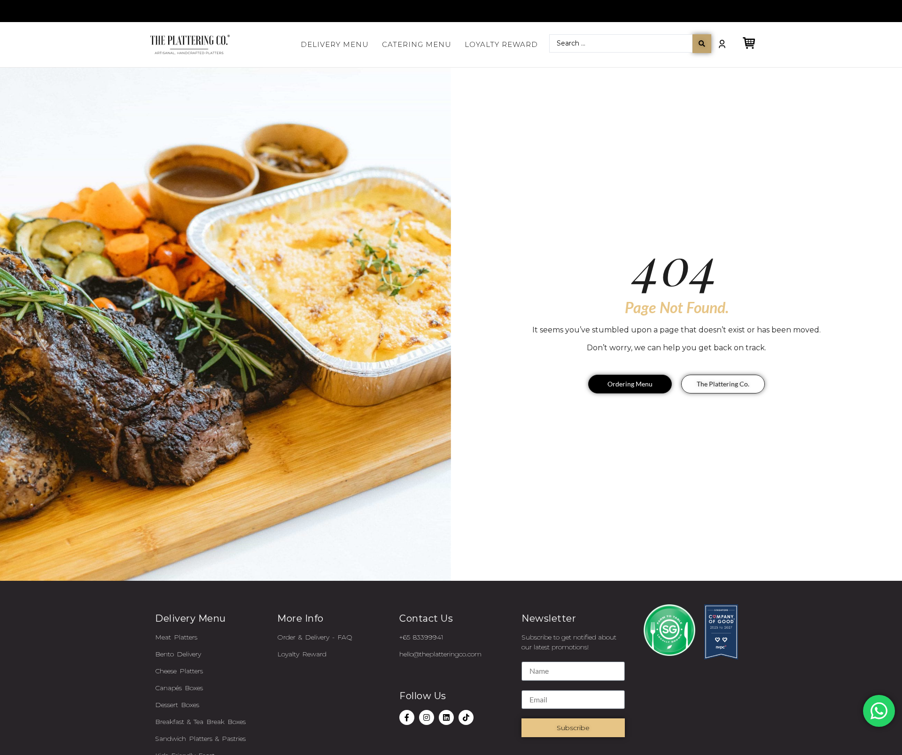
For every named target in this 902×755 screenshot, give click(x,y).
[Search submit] (701, 43)
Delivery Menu (335, 44)
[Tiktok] (466, 717)
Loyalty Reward (501, 44)
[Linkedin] (446, 717)
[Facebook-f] (406, 717)
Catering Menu (416, 44)
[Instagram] (426, 717)
